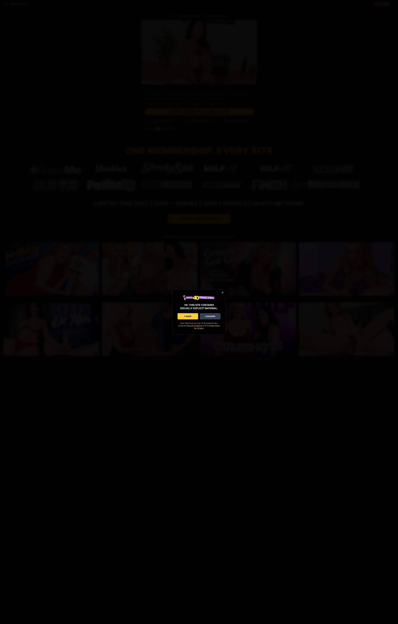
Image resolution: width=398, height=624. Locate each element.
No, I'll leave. (199, 328)
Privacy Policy (214, 325)
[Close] (222, 292)
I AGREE (187, 316)
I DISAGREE (210, 316)
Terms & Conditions (194, 325)
